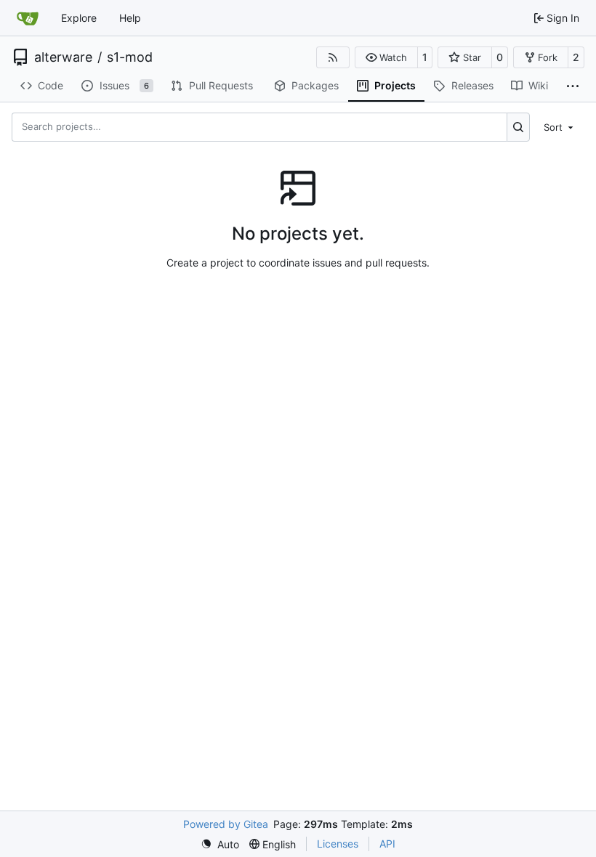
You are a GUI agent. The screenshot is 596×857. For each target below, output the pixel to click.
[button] (386, 57)
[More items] (572, 86)
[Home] (27, 18)
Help (130, 18)
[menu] (559, 126)
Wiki (538, 85)
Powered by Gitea (225, 824)
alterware (63, 57)
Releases (472, 85)
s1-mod (130, 57)
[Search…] (519, 127)
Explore (79, 18)
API (387, 843)
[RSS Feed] (333, 57)
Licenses (337, 843)
